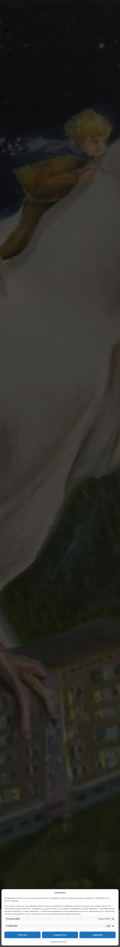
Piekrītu (22, 934)
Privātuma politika (58, 941)
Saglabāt (97, 934)
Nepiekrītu (60, 934)
